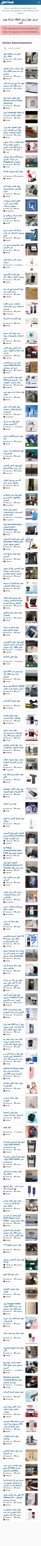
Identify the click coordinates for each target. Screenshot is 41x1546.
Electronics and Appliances (12, 11)
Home (6, 8)
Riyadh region (26, 8)
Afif (34, 8)
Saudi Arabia (15, 8)
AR (39, 2)
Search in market (14, 48)
